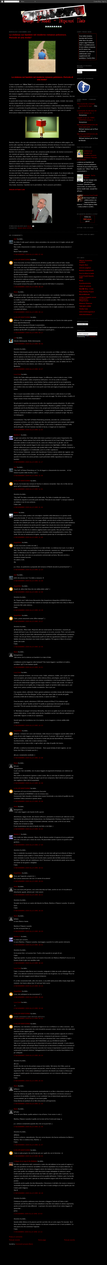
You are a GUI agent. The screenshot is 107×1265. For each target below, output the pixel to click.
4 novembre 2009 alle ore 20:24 (28, 1055)
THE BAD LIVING (85, 306)
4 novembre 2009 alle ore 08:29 (28, 287)
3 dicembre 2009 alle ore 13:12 (28, 1232)
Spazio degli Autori (25, 228)
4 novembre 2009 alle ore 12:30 (28, 592)
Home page (42, 1240)
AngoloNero (18, 542)
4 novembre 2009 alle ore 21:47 (28, 1145)
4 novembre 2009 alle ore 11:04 (28, 429)
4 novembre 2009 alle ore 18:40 (28, 963)
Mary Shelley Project (86, 292)
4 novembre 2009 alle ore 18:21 (28, 895)
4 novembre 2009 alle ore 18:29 (28, 931)
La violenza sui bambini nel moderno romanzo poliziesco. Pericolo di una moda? (38, 36)
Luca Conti (17, 374)
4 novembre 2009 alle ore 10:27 (28, 369)
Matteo (16, 512)
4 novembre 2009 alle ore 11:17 (28, 462)
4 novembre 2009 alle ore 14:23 (28, 725)
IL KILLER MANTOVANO (22, 259)
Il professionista (85, 283)
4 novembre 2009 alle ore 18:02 (28, 868)
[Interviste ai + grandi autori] (50, 27)
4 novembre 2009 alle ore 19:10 (28, 986)
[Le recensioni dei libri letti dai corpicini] (48, 27)
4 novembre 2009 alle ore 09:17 (28, 332)
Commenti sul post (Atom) (24, 1244)
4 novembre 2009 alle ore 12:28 (28, 581)
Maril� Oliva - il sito (86, 289)
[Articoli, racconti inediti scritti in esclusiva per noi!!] (56, 27)
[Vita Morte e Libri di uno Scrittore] (54, 27)
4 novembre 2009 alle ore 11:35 (28, 507)
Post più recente (14, 1240)
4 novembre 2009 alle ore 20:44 (28, 1081)
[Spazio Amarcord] (61, 27)
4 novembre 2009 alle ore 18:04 (28, 881)
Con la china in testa (86, 273)
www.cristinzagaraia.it (87, 312)
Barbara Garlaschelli (86, 270)
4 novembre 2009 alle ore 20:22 (28, 1018)
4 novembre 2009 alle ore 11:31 (28, 489)
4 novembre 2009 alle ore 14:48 (28, 758)
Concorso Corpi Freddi (90, 195)
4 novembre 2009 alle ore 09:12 (28, 312)
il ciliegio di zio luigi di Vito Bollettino (25, 1161)
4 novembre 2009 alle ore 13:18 (28, 610)
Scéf (15, 239)
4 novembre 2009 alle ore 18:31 (28, 945)
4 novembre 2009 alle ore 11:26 (28, 475)
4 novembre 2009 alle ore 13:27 (28, 621)
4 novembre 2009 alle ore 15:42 (28, 829)
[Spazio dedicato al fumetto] (59, 27)
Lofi (15, 338)
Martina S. (17, 435)
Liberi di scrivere (85, 286)
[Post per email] (33, 226)
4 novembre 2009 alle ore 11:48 (28, 537)
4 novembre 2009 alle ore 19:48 (28, 997)
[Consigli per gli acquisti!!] (52, 27)
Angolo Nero (83, 265)
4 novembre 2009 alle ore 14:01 (28, 667)
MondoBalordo (84, 294)
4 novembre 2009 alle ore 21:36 (28, 1126)
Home (81, 280)
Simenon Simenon (85, 303)
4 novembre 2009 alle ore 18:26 (28, 910)
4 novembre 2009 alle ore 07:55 (28, 254)
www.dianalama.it (85, 314)
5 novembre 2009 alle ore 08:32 (28, 1156)
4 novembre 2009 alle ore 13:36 (28, 647)
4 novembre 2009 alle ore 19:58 (28, 1008)
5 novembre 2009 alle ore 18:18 (28, 1193)
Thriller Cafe (83, 309)
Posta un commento (15, 1237)
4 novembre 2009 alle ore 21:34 (28, 1103)
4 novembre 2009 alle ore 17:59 (28, 845)
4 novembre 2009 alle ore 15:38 (28, 783)
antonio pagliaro (85, 268)
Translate (92, 336)
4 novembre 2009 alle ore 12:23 (28, 569)
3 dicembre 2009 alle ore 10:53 (28, 1213)
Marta (16, 292)
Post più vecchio (69, 1240)
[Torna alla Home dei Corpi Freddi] (46, 27)
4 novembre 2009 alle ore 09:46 (28, 344)
